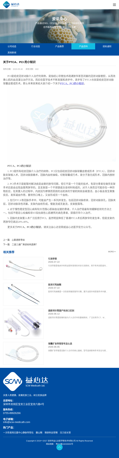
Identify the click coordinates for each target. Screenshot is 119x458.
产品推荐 (59, 46)
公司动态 (12, 46)
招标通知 (107, 46)
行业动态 (35, 46)
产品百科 (83, 46)
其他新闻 (12, 52)
